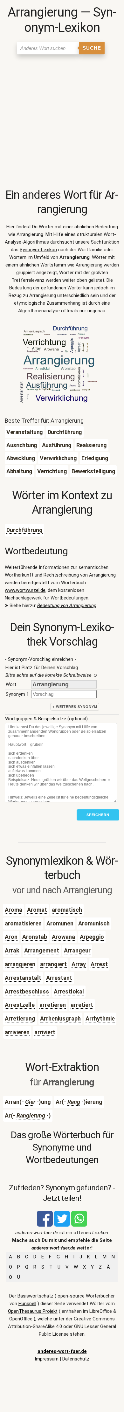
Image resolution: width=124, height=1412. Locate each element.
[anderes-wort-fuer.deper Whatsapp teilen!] (79, 1225)
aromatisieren (23, 923)
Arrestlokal (69, 991)
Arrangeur (77, 950)
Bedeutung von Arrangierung (66, 605)
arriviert (44, 1032)
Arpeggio (92, 936)
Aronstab (34, 936)
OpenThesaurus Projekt (33, 1311)
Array (79, 964)
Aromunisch (94, 923)
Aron (11, 936)
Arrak (12, 950)
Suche (92, 48)
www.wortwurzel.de (25, 590)
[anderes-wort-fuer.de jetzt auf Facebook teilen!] (45, 1225)
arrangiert (53, 964)
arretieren (52, 1004)
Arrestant (59, 977)
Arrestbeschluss (27, 991)
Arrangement (41, 950)
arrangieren (20, 964)
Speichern (97, 815)
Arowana (63, 936)
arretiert (82, 1004)
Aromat (37, 909)
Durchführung (24, 530)
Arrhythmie (100, 1018)
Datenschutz (75, 1359)
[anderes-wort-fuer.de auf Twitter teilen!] (62, 1225)
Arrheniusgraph (60, 1018)
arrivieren (17, 1032)
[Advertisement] (62, 123)
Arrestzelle (20, 1004)
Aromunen (59, 923)
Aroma (13, 909)
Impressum (47, 1359)
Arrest (99, 964)
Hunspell (27, 1303)
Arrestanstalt (23, 977)
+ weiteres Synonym (74, 707)
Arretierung (20, 1018)
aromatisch (67, 909)
